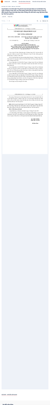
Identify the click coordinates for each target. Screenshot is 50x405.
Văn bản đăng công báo (24, 1)
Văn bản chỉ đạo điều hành (39, 1)
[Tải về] (40, 21)
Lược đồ (4, 16)
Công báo (14, 1)
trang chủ (7, 1)
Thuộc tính (10, 16)
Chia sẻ (46, 16)
